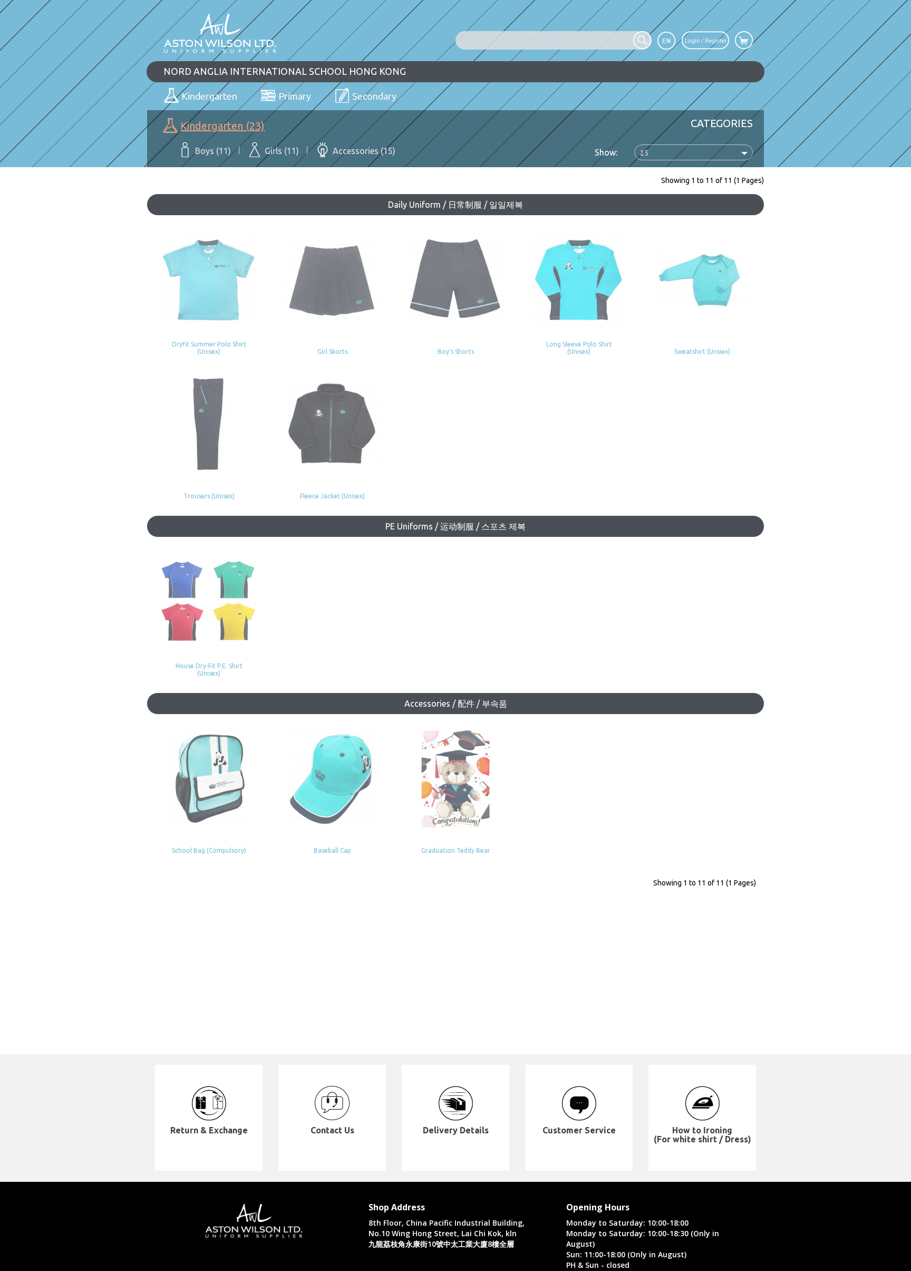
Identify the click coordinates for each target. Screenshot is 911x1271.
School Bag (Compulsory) (209, 850)
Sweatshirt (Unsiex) (702, 351)
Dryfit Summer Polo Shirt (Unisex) (209, 347)
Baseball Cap (332, 850)
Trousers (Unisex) (209, 496)
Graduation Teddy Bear (455, 850)
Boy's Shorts (456, 351)
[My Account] (705, 39)
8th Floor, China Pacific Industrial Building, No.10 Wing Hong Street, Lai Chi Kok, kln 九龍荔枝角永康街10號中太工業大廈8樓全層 (447, 1233)
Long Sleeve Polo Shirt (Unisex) (579, 347)
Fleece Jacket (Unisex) (332, 496)
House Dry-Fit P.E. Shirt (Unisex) (209, 669)
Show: (606, 152)
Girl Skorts (332, 351)
